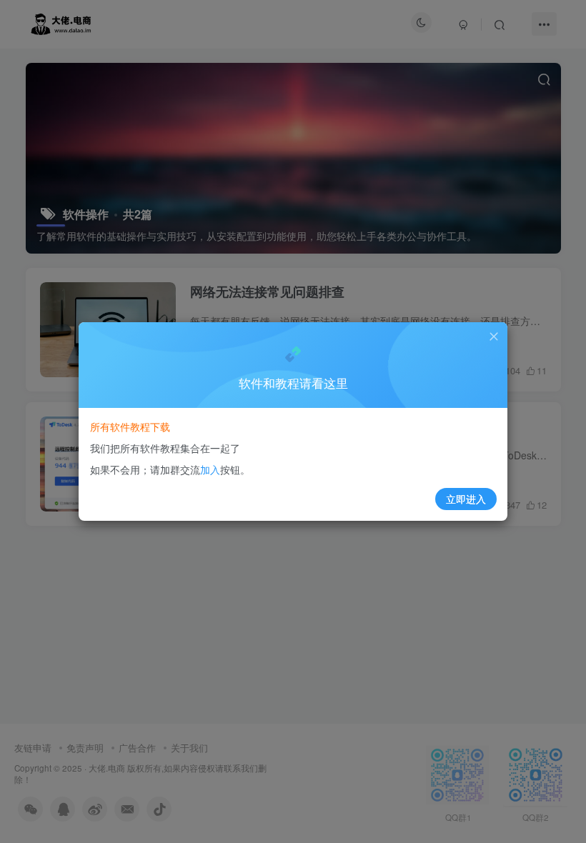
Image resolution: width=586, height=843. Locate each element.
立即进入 (466, 499)
